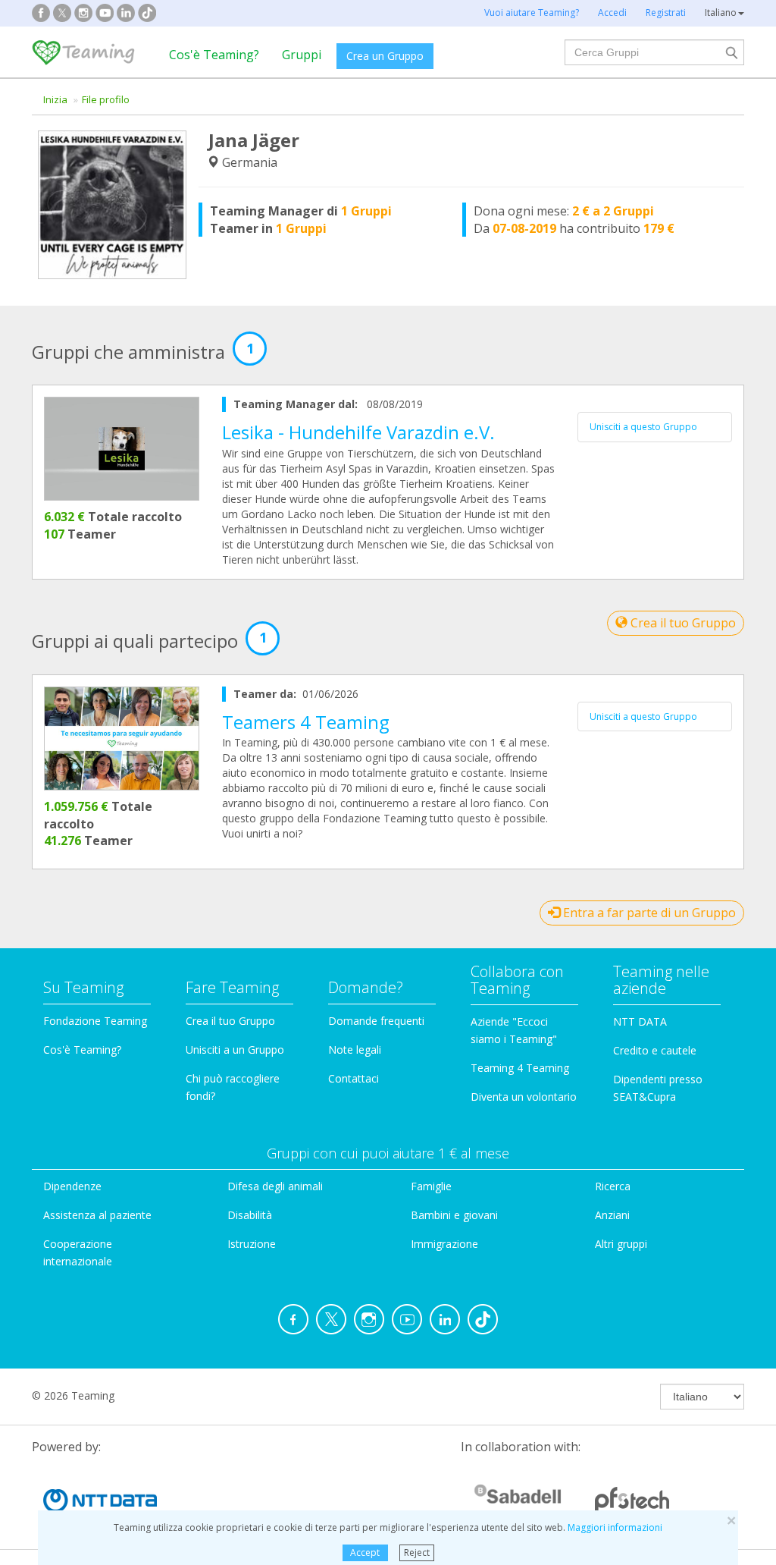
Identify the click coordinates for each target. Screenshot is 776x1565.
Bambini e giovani (454, 1215)
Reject (417, 1552)
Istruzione (251, 1244)
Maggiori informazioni (615, 1527)
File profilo (106, 99)
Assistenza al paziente (97, 1215)
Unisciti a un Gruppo (235, 1049)
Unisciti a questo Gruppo (643, 426)
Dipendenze (72, 1186)
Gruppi (301, 54)
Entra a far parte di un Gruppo (648, 912)
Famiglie (431, 1186)
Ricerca (612, 1186)
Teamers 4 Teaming (306, 721)
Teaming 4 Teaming (520, 1068)
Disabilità (249, 1215)
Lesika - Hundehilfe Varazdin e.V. (358, 432)
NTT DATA (640, 1021)
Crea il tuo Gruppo (681, 622)
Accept (365, 1552)
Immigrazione (444, 1244)
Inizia (55, 99)
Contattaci (353, 1078)
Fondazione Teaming (95, 1020)
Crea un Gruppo (385, 56)
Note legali (354, 1049)
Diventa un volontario (524, 1096)
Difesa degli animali (275, 1186)
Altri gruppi (621, 1244)
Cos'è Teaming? (214, 54)
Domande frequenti (376, 1020)
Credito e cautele (654, 1050)
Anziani (612, 1215)
